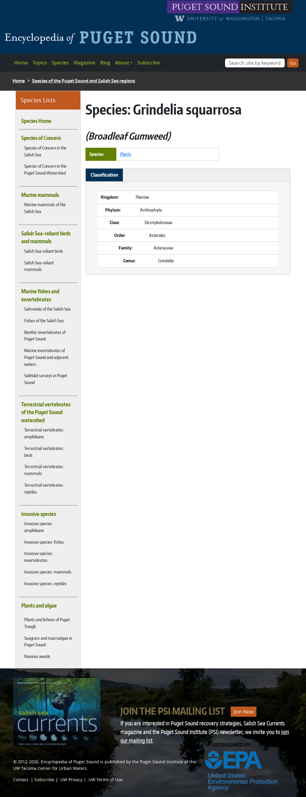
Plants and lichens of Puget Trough (47, 622)
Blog (105, 62)
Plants (125, 154)
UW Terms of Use (105, 779)
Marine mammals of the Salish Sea (45, 207)
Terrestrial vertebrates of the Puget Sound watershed (46, 412)
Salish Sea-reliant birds (43, 251)
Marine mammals (40, 195)
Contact (20, 779)
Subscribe (148, 62)
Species (60, 62)
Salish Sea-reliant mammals (39, 266)
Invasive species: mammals (47, 572)
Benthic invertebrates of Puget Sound (44, 335)
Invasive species (38, 514)
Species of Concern (41, 138)
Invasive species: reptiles (45, 583)
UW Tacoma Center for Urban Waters (50, 768)
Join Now (243, 711)
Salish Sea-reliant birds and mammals (46, 237)
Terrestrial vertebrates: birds (44, 451)
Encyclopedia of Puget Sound (70, 761)
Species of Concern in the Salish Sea (45, 151)
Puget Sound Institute (161, 761)
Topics (40, 62)
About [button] (122, 62)
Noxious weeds (37, 656)
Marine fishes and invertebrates (40, 295)
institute (264, 7)
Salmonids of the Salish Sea (47, 309)
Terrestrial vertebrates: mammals (44, 469)
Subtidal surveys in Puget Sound (45, 378)
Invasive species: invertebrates (38, 556)
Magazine (84, 62)
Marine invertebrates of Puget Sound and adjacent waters (46, 357)
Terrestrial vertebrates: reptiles (44, 488)
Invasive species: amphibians (38, 526)
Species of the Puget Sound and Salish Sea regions (83, 80)
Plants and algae (39, 605)
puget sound (205, 7)
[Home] (102, 37)
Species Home (36, 121)
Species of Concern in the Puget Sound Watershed (45, 169)
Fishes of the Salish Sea (44, 320)
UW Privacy (71, 779)
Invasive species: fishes (44, 542)
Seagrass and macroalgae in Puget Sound (48, 641)
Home (21, 62)
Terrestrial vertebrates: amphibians (44, 433)
